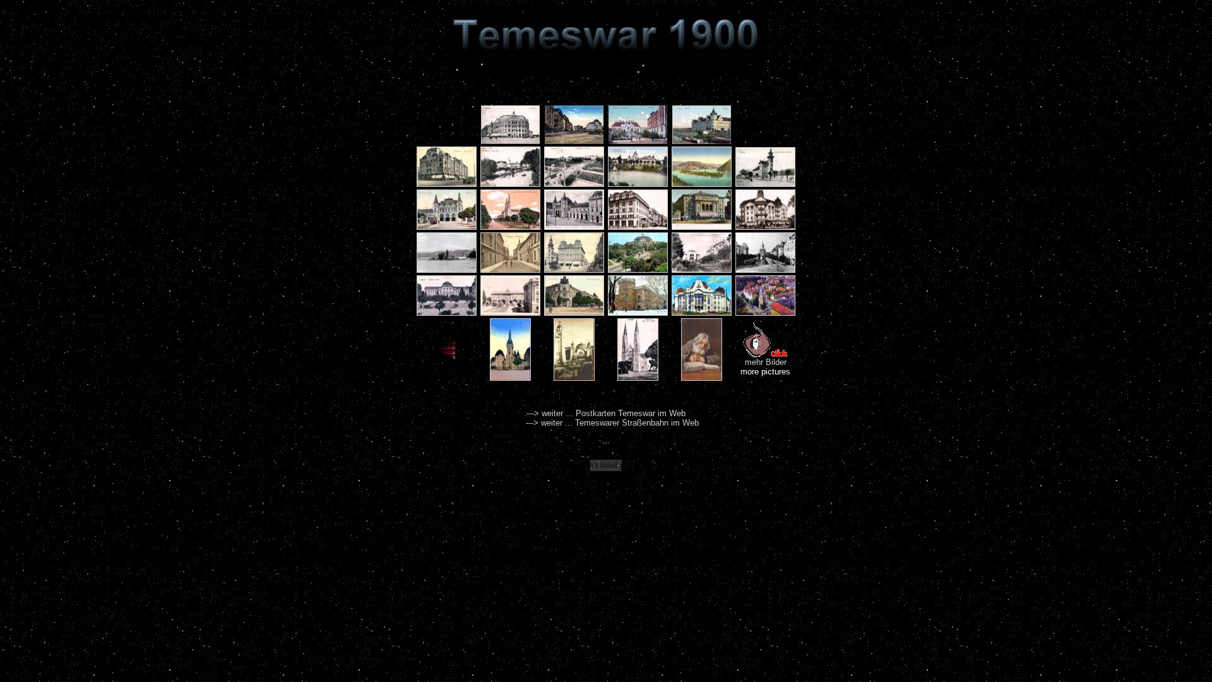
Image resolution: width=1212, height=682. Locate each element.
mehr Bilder (766, 362)
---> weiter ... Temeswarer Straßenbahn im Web (612, 423)
